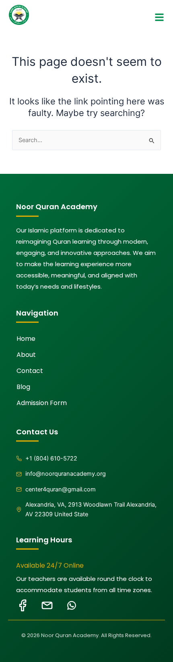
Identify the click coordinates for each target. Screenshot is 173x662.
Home (25, 338)
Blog (23, 386)
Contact (29, 370)
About (26, 354)
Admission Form (41, 402)
